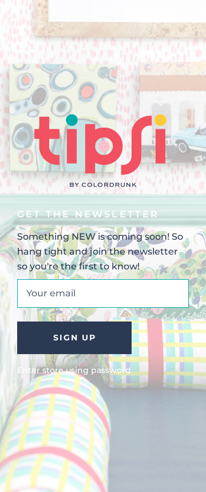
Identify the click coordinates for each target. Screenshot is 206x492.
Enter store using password (74, 370)
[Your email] (103, 293)
